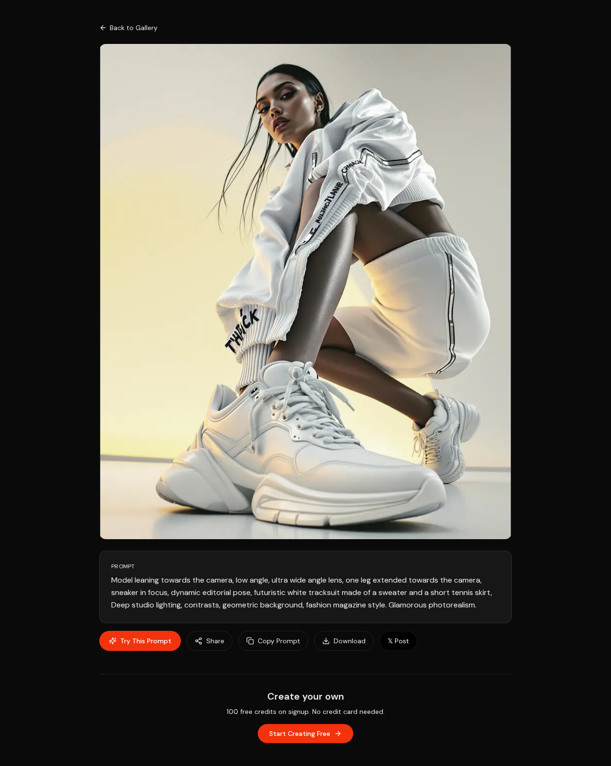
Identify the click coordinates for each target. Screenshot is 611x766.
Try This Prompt (145, 641)
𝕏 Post (398, 641)
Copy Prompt (279, 641)
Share (215, 641)
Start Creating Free (299, 733)
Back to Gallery (134, 27)
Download (350, 641)
